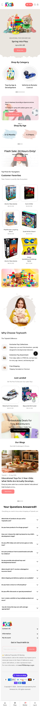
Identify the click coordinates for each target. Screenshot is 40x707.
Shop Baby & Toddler (20, 430)
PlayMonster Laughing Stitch (11, 231)
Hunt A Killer (29, 204)
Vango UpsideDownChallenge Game (29, 259)
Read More (8, 491)
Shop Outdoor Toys (24, 50)
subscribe (31, 649)
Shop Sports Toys (13, 114)
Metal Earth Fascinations (10, 406)
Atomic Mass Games (11, 204)
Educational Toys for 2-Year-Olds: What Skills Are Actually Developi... (18, 480)
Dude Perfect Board (29, 232)
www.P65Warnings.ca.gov (26, 665)
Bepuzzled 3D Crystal (29, 406)
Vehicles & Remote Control (29, 86)
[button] (2, 5)
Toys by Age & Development (10, 86)
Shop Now (20, 159)
